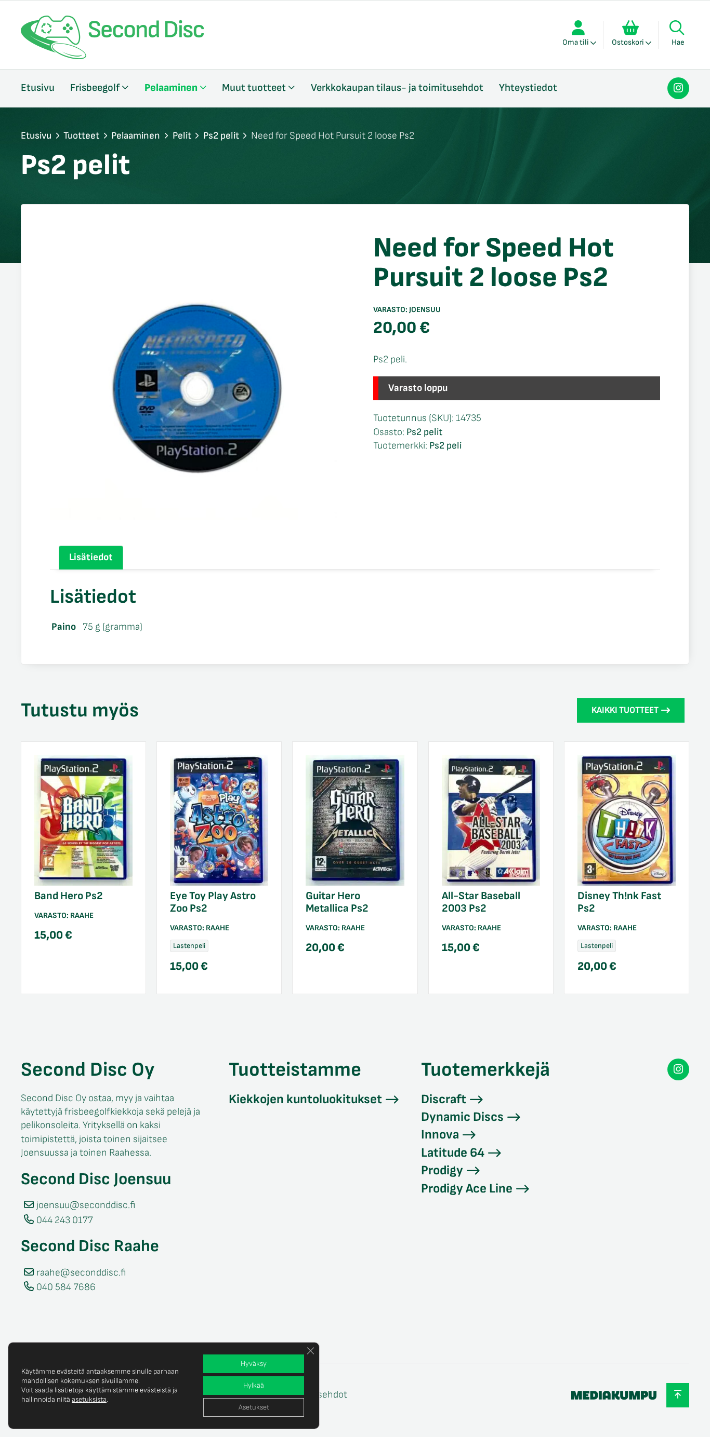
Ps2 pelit (221, 136)
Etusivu (38, 88)
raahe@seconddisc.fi (81, 1273)
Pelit (182, 136)
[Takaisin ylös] (677, 1395)
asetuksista (89, 1399)
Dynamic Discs (462, 1116)
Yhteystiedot (528, 88)
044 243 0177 (64, 1220)
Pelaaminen (171, 88)
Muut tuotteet (254, 88)
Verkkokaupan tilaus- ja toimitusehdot (397, 88)
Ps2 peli (445, 446)
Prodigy (442, 1170)
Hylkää (253, 1385)
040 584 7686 (66, 1287)
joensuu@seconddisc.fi (85, 1205)
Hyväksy (254, 1363)
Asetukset (254, 1407)
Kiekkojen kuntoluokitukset (305, 1099)
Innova (440, 1134)
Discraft (443, 1099)
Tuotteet (81, 136)
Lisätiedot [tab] (91, 557)
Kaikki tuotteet (625, 710)
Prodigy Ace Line (466, 1188)
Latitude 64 (452, 1152)
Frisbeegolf (95, 88)
